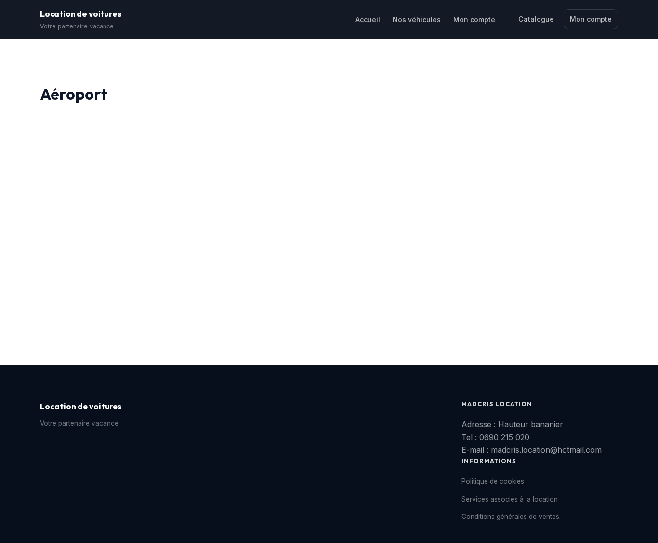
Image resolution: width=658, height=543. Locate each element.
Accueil (367, 19)
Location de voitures (80, 13)
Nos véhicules (417, 19)
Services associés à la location (509, 499)
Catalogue (536, 19)
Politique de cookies (492, 481)
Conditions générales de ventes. (511, 516)
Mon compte (474, 19)
